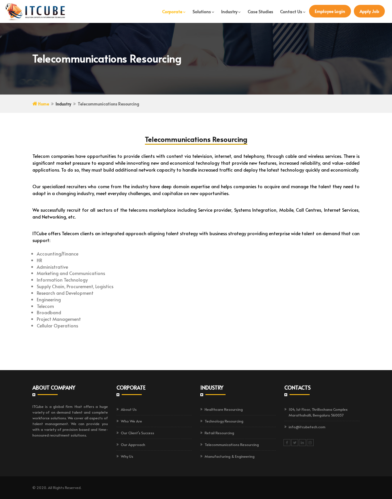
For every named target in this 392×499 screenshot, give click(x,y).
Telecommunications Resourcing (232, 444)
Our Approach (133, 444)
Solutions (202, 11)
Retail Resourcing (219, 432)
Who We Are (131, 421)
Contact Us (291, 11)
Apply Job (369, 11)
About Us (129, 409)
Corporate (172, 11)
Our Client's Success (137, 432)
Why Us (127, 456)
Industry (229, 11)
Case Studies (260, 11)
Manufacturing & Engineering (230, 456)
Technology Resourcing (224, 421)
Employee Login (330, 11)
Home (43, 104)
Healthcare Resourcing (224, 409)
